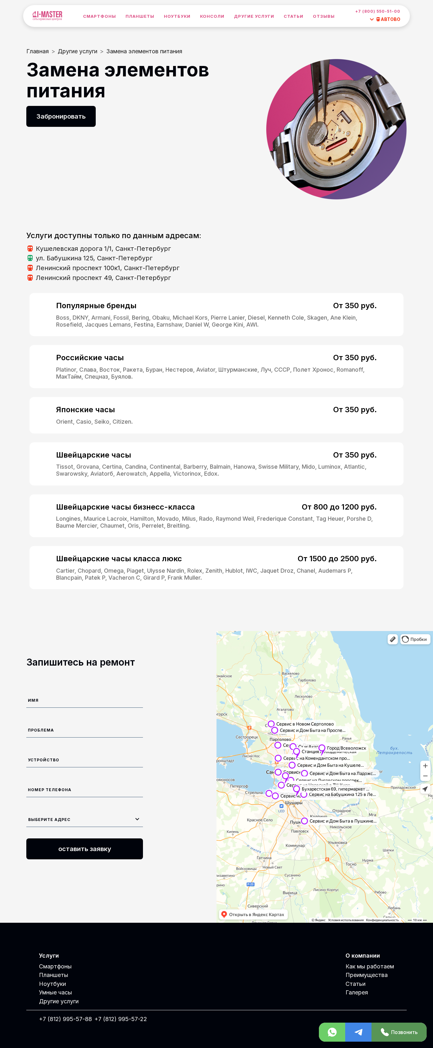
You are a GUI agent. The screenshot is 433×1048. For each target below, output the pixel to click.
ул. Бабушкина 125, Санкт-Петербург (94, 258)
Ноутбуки (177, 16)
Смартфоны (99, 16)
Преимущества (367, 975)
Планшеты (140, 16)
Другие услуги (254, 16)
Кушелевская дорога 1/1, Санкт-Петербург (103, 248)
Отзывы (324, 16)
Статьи (293, 16)
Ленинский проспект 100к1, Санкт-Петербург (108, 268)
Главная (37, 51)
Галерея (357, 992)
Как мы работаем (370, 966)
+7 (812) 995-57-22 (120, 1019)
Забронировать (61, 116)
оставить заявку (84, 849)
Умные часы (55, 992)
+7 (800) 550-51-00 (377, 11)
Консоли (212, 16)
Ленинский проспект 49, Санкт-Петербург (103, 278)
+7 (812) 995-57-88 (65, 1019)
